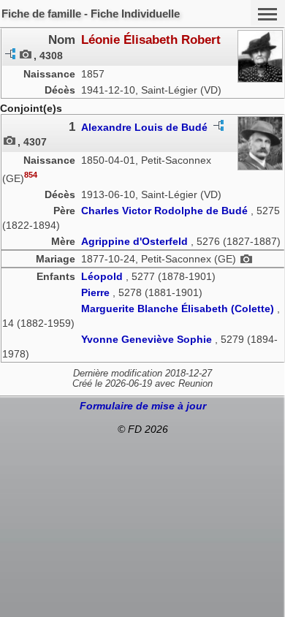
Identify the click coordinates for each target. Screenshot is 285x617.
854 (30, 174)
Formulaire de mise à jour (143, 406)
